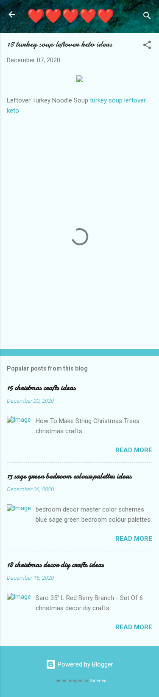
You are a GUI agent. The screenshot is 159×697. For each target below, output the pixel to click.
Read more (133, 450)
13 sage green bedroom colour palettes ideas (69, 476)
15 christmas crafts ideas (41, 387)
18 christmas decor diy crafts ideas (55, 564)
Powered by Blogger (84, 664)
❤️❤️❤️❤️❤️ (70, 16)
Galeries (97, 680)
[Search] (147, 17)
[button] (147, 46)
